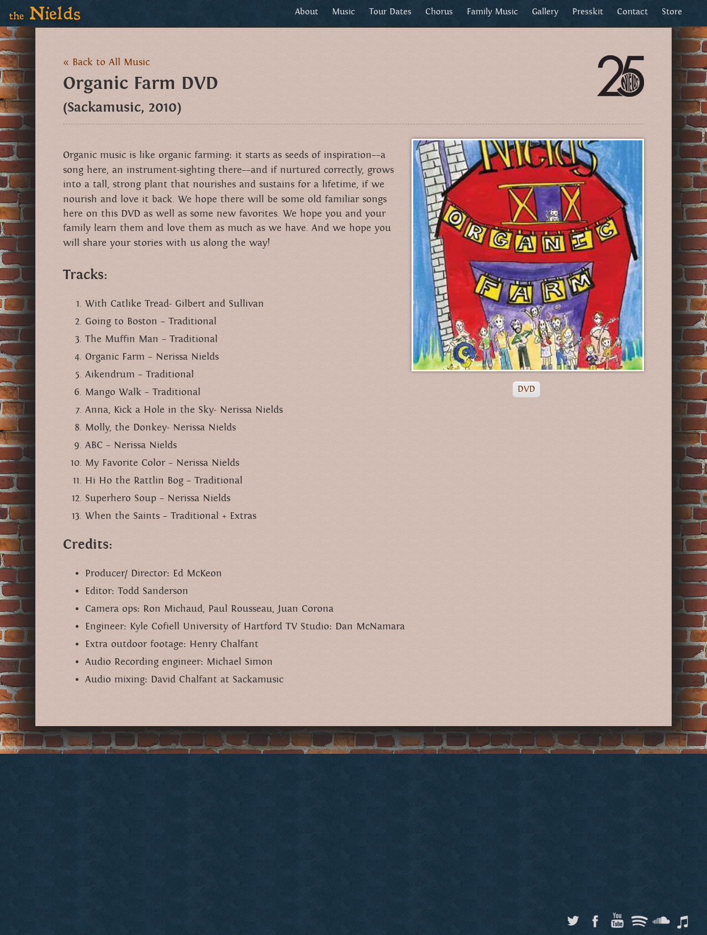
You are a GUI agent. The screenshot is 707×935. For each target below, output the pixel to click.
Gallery (545, 12)
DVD (526, 389)
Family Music (492, 12)
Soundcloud (661, 918)
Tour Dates (390, 12)
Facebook (595, 918)
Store (672, 12)
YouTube (617, 918)
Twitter (573, 918)
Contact (632, 12)
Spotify (639, 918)
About (306, 12)
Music (343, 12)
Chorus (439, 12)
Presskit (587, 12)
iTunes (683, 918)
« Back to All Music (106, 62)
